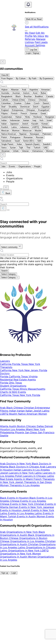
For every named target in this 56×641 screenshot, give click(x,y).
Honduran (37, 117)
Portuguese (15, 137)
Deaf (3, 107)
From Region (7, 78)
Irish (41, 120)
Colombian (6, 103)
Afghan (4, 89)
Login (13, 573)
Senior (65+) (28, 141)
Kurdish (4, 127)
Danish (46, 103)
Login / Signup (32, 53)
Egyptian (45, 107)
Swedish (46, 144)
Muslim (38, 130)
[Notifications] (28, 5)
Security (46, 618)
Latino (14, 127)
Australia (5, 93)
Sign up (4, 573)
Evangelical (43, 110)
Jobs (3, 166)
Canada (49, 96)
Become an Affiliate (26, 606)
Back (7, 193)
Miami (42, 612)
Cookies (14, 618)
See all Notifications (37, 26)
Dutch (35, 107)
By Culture (21, 78)
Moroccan (27, 130)
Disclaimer (34, 618)
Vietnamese (37, 151)
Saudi (17, 141)
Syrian (13, 147)
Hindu (27, 117)
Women (49, 151)
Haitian (18, 117)
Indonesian (15, 120)
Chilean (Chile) (18, 100)
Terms (23, 618)
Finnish (14, 113)
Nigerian (23, 134)
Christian (43, 100)
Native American (8, 134)
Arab (24, 89)
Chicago (42, 609)
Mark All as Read (34, 19)
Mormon (15, 130)
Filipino (4, 113)
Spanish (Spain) (32, 144)
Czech (37, 103)
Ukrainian (5, 151)
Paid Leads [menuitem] (41, 42)
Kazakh (34, 124)
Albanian (15, 89)
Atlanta (32, 609)
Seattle (40, 615)
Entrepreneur (17, 110)
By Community (26, 599)
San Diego (12, 615)
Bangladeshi (6, 96)
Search (4, 271)
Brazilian (28, 96)
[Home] (14, 27)
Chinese (31, 100)
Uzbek (16, 151)
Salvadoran (6, 141)
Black (18, 96)
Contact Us (41, 602)
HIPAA (3, 621)
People (37, 166)
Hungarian (49, 117)
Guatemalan (6, 117)
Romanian (28, 137)
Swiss (4, 147)
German (33, 113)
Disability (13, 107)
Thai (28, 147)
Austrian (16, 93)
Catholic (5, 100)
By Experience (46, 78)
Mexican (5, 130)
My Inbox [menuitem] (38, 36)
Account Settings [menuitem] (35, 45)
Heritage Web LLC (26, 633)
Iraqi (34, 120)
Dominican (25, 107)
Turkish (37, 147)
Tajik (21, 147)
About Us (20, 602)
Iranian (26, 120)
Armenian (45, 89)
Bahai (43, 93)
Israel (49, 120)
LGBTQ (35, 127)
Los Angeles (31, 612)
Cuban (27, 103)
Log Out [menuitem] (33, 50)
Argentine (33, 89)
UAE (46, 147)
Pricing (30, 602)
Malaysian (46, 127)
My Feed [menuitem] (30, 32)
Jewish (25, 124)
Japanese (14, 124)
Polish (4, 137)
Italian (4, 124)
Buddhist (39, 96)
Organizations (25, 166)
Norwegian (34, 134)
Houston (5, 612)
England (5, 110)
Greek (43, 113)
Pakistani (46, 134)
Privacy (4, 618)
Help (51, 602)
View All (4, 75)
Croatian (17, 103)
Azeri (35, 93)
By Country (41, 599)
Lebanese (24, 127)
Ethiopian (31, 110)
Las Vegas (17, 612)
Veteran (25, 151)
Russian (39, 137)
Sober (19, 144)
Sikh (39, 141)
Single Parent (7, 144)
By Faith (32, 78)
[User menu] (26, 30)
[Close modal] (2, 62)
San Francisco (27, 615)
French (24, 113)
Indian (4, 120)
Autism (26, 93)
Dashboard (7, 602)
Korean (45, 124)
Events (12, 166)
